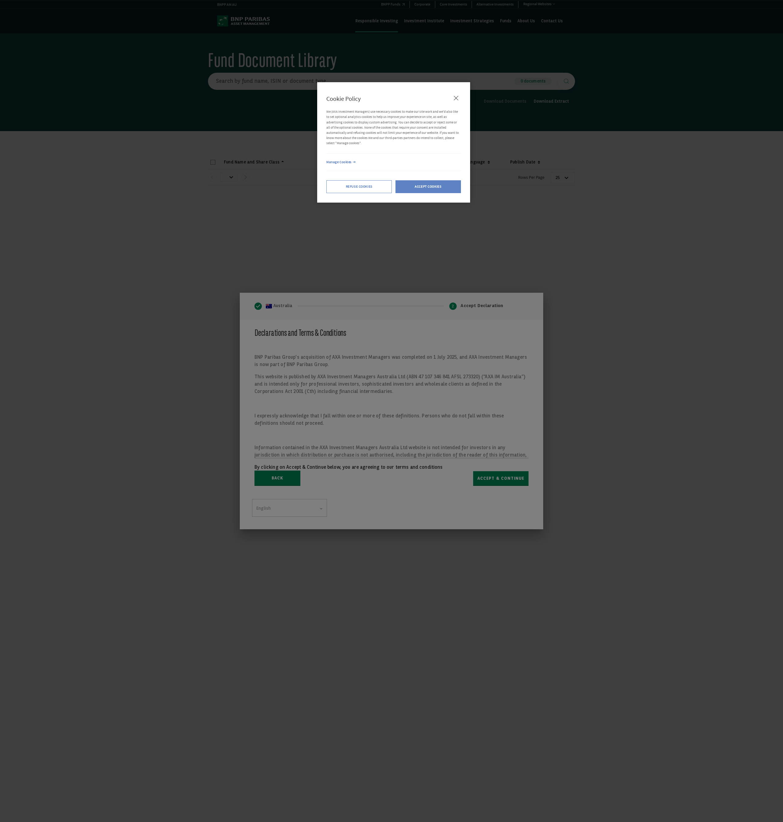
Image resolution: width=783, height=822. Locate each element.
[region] (393, 142)
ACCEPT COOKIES (428, 186)
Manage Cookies (339, 162)
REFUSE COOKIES (359, 186)
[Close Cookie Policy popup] (456, 98)
